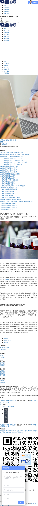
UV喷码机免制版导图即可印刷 (9, 166)
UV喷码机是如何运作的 (7, 194)
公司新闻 (2, 383)
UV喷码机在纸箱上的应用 (7, 178)
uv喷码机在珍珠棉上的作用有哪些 (10, 199)
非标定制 (13, 140)
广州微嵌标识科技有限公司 (8, 400)
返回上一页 (7, 340)
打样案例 (2, 357)
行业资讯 (2, 381)
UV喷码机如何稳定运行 (7, 209)
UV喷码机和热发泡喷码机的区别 (10, 198)
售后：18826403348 (9, 406)
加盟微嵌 (2, 140)
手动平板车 (14, 431)
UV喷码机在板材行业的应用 (8, 172)
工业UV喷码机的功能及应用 (8, 188)
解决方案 (8, 140)
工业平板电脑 (33, 431)
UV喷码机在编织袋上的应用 (8, 207)
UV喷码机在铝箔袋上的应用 (8, 168)
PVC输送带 (25, 431)
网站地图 (3, 431)
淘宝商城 (8, 431)
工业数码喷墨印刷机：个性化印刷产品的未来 (13, 162)
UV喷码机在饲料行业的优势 (8, 190)
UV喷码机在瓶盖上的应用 (7, 176)
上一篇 (6, 338)
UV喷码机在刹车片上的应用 (8, 205)
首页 (5, 5)
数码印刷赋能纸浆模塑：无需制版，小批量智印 (14, 154)
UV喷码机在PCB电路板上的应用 (10, 174)
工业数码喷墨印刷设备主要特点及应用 (11, 160)
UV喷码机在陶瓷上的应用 (7, 184)
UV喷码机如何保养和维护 (7, 203)
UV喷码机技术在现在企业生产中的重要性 (12, 186)
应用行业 (2, 355)
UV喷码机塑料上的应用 (7, 192)
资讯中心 (6, 13)
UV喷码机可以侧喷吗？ (7, 196)
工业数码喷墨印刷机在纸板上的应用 (11, 158)
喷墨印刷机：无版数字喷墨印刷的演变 (11, 156)
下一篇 (6, 342)
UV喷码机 (7, 279)
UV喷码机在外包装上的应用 (8, 170)
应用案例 (6, 9)
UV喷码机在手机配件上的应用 (9, 180)
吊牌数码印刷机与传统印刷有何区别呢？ (12, 152)
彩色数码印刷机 (5, 347)
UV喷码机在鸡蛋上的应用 (7, 182)
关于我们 (6, 38)
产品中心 (6, 7)
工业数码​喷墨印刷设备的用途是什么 (11, 164)
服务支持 (6, 11)
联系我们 (6, 40)
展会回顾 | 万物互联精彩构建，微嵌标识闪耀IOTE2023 (16, 201)
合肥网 (20, 431)
